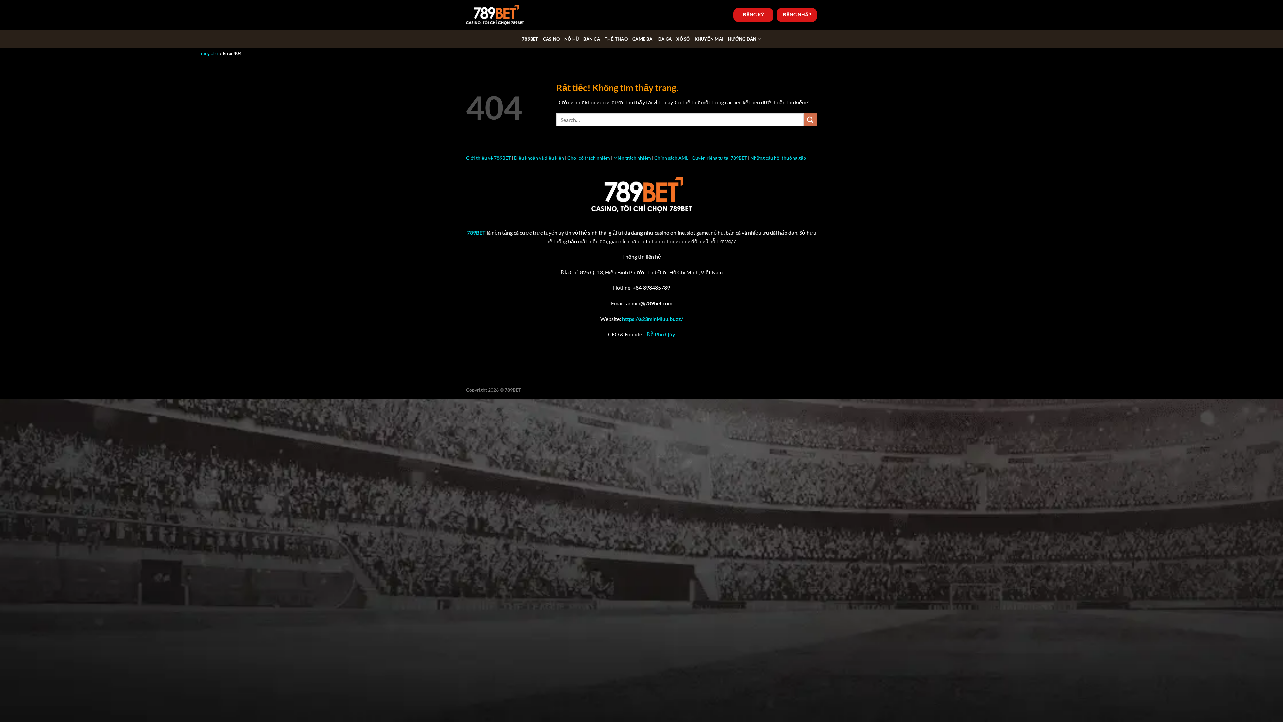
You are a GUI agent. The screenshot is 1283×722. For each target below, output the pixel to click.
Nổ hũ (571, 39)
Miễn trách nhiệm (632, 158)
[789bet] (499, 15)
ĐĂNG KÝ (753, 14)
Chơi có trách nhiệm (588, 158)
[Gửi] (810, 119)
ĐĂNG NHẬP (797, 14)
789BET (530, 39)
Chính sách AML (671, 158)
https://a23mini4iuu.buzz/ (652, 319)
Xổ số (683, 39)
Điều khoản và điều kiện (539, 158)
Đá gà (665, 39)
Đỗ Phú (661, 334)
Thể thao (616, 39)
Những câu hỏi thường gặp (778, 158)
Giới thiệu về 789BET (488, 158)
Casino (551, 39)
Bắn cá (591, 39)
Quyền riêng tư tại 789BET (719, 158)
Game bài (643, 39)
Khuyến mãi (709, 39)
